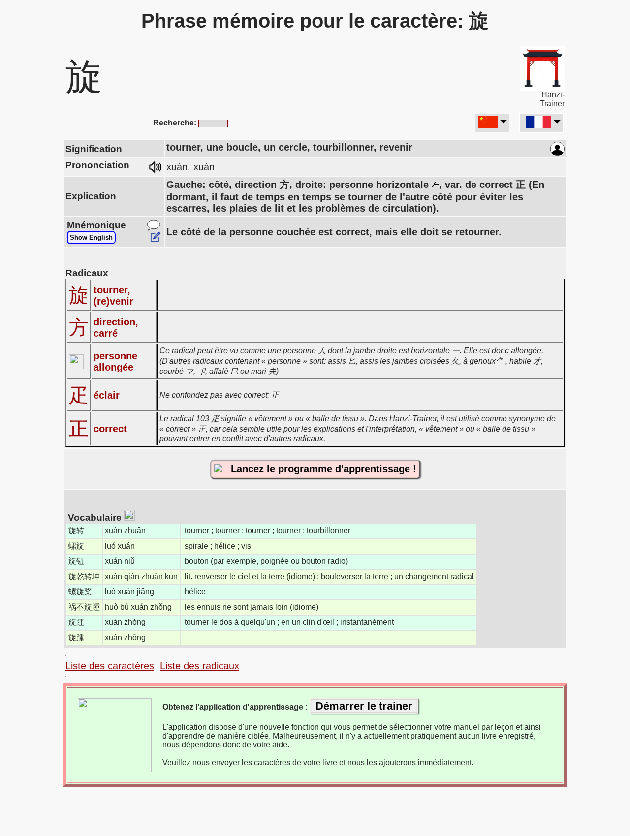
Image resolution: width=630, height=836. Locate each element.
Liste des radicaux (199, 665)
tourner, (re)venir (113, 295)
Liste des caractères (109, 665)
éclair (107, 395)
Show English (91, 237)
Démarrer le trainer (363, 706)
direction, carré (116, 327)
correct (110, 428)
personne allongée (115, 361)
